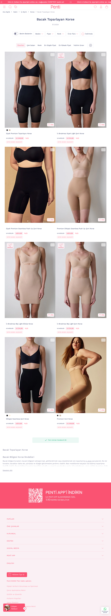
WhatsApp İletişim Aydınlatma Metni (21, 606)
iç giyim (89, 461)
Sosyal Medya (13, 548)
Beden (37, 34)
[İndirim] (15, 7)
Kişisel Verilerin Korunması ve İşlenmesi (22, 586)
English (10, 563)
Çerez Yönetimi (12, 602)
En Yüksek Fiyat (65, 45)
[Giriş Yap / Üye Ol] (101, 7)
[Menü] (4, 7)
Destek (10, 541)
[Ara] (10, 7)
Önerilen (20, 45)
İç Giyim (24, 12)
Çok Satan (31, 45)
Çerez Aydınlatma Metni (16, 590)
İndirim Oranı (79, 45)
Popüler (10, 519)
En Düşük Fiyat (50, 45)
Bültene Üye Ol (18, 575)
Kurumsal (11, 534)
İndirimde (89, 34)
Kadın (15, 12)
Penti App (11, 555)
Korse (32, 12)
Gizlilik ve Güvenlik (14, 594)
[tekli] (90, 45)
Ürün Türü (71, 34)
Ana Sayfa (6, 12)
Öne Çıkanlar (13, 526)
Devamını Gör (7, 470)
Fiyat (49, 34)
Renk (59, 34)
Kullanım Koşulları (14, 598)
